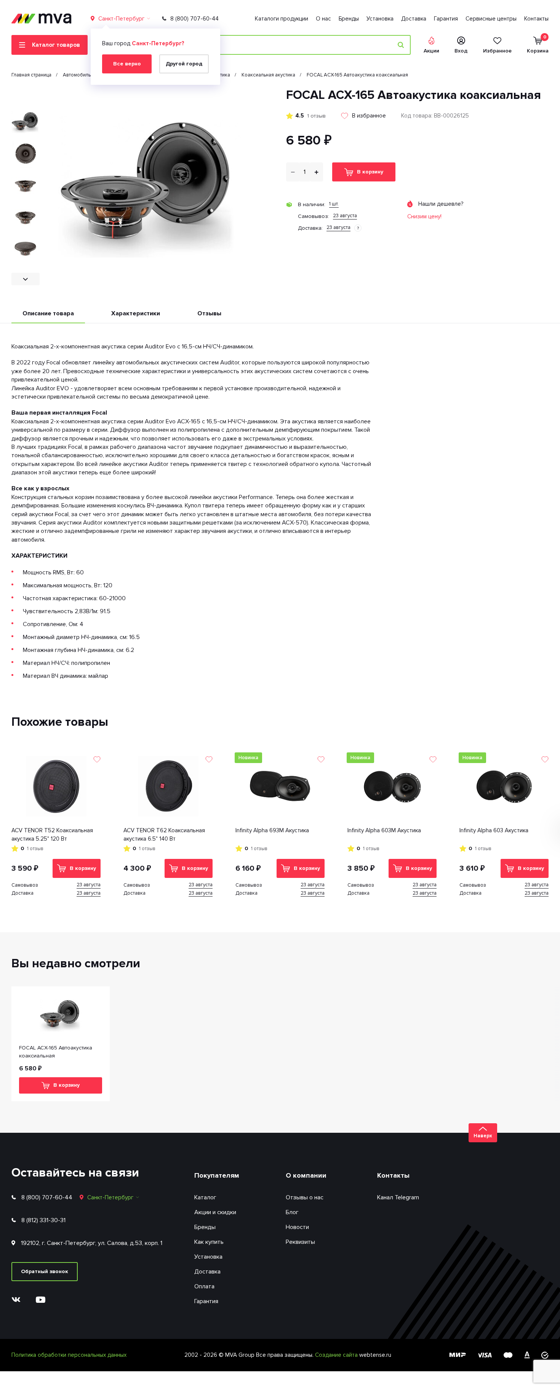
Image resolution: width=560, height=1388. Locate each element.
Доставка (413, 18)
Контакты (536, 18)
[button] (25, 94)
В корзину (370, 172)
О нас (323, 18)
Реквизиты (300, 1242)
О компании (306, 1175)
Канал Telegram (398, 1197)
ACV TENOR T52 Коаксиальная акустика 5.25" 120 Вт (52, 835)
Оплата (204, 1286)
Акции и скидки (215, 1212)
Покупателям (216, 1175)
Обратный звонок (44, 1271)
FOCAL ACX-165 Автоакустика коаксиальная (55, 1052)
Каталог (205, 1197)
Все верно (127, 63)
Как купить (209, 1242)
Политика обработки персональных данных (68, 1354)
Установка (380, 18)
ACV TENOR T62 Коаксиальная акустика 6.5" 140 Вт (164, 835)
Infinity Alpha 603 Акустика (493, 830)
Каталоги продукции (281, 18)
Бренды (349, 18)
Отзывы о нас (304, 1197)
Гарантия (446, 18)
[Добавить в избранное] (97, 759)
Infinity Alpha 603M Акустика (384, 830)
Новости (297, 1227)
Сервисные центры (491, 18)
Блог (292, 1212)
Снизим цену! (424, 216)
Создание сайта (337, 1354)
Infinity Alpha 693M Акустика (272, 830)
